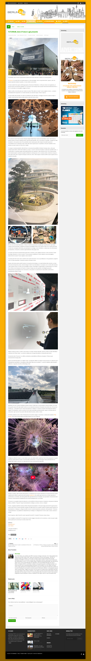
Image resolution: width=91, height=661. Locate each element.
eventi (24, 21)
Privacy (18, 653)
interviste (59, 21)
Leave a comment (39, 35)
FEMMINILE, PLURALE (25, 590)
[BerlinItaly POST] (17, 12)
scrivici (27, 3)
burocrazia (40, 21)
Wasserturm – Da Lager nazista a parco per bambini (39, 646)
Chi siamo (21, 3)
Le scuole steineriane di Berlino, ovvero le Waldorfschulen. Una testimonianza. (38, 635)
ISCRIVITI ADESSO (73, 96)
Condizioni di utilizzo (23, 653)
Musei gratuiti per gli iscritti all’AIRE (12, 591)
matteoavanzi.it (39, 653)
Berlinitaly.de (15, 653)
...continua (9, 642)
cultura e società (32, 21)
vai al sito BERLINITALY (12, 3)
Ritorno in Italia (36, 590)
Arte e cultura (13, 534)
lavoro (18, 21)
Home (13, 26)
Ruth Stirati (14, 35)
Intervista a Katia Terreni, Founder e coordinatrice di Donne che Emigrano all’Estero (19, 545)
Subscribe (79, 135)
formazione (11, 21)
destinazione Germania (50, 21)
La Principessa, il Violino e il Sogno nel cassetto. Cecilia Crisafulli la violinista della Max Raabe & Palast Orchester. (45, 545)
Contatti (66, 21)
